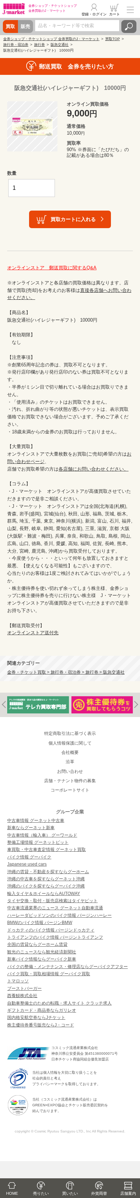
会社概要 (70, 752)
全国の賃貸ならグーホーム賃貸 (37, 944)
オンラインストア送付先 (33, 632)
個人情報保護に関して (70, 743)
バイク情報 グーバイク (29, 857)
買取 (10, 26)
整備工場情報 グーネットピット (38, 842)
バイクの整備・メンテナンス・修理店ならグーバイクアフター (67, 966)
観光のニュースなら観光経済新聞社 (41, 951)
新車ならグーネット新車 (31, 827)
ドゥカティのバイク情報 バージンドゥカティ (50, 930)
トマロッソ (18, 980)
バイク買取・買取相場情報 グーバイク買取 (48, 973)
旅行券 (39, 45)
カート (114, 14)
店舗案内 (128, 1193)
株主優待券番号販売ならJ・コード (40, 1025)
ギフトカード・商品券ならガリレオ (41, 1010)
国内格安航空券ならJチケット (36, 1017)
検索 (128, 26)
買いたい (70, 1193)
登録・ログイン (94, 14)
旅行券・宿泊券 (15, 45)
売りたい (41, 1193)
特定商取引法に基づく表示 (70, 733)
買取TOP (112, 39)
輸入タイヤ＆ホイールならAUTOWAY (43, 893)
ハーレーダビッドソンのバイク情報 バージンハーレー (59, 915)
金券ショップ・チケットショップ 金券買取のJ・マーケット (51, 39)
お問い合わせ (70, 771)
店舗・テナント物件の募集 (70, 780)
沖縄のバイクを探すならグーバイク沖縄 (46, 886)
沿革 (70, 761)
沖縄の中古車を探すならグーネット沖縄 (46, 878)
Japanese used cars (27, 864)
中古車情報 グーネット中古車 (35, 820)
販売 (25, 26)
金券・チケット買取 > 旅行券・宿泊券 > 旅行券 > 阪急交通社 (66, 672)
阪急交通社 (60, 45)
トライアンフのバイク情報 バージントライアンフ (55, 937)
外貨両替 (99, 1193)
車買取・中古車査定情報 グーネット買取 (46, 849)
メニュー (130, 10)
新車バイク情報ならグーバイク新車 (41, 959)
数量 (12, 173)
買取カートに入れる (73, 219)
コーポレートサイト (70, 790)
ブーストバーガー (24, 988)
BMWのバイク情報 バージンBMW (39, 922)
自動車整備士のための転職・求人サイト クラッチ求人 (59, 1003)
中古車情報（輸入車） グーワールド (42, 835)
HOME (12, 1193)
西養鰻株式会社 (22, 995)
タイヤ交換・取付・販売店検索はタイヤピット (52, 900)
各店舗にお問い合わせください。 (94, 469)
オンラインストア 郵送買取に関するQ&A (52, 267)
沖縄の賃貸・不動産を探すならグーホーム (48, 871)
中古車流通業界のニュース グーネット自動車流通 (55, 907)
